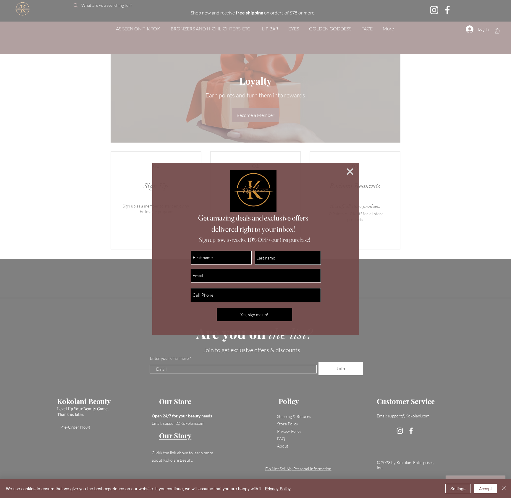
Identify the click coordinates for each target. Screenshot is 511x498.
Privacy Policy (278, 489)
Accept (485, 489)
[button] (350, 171)
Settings (457, 489)
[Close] (503, 488)
